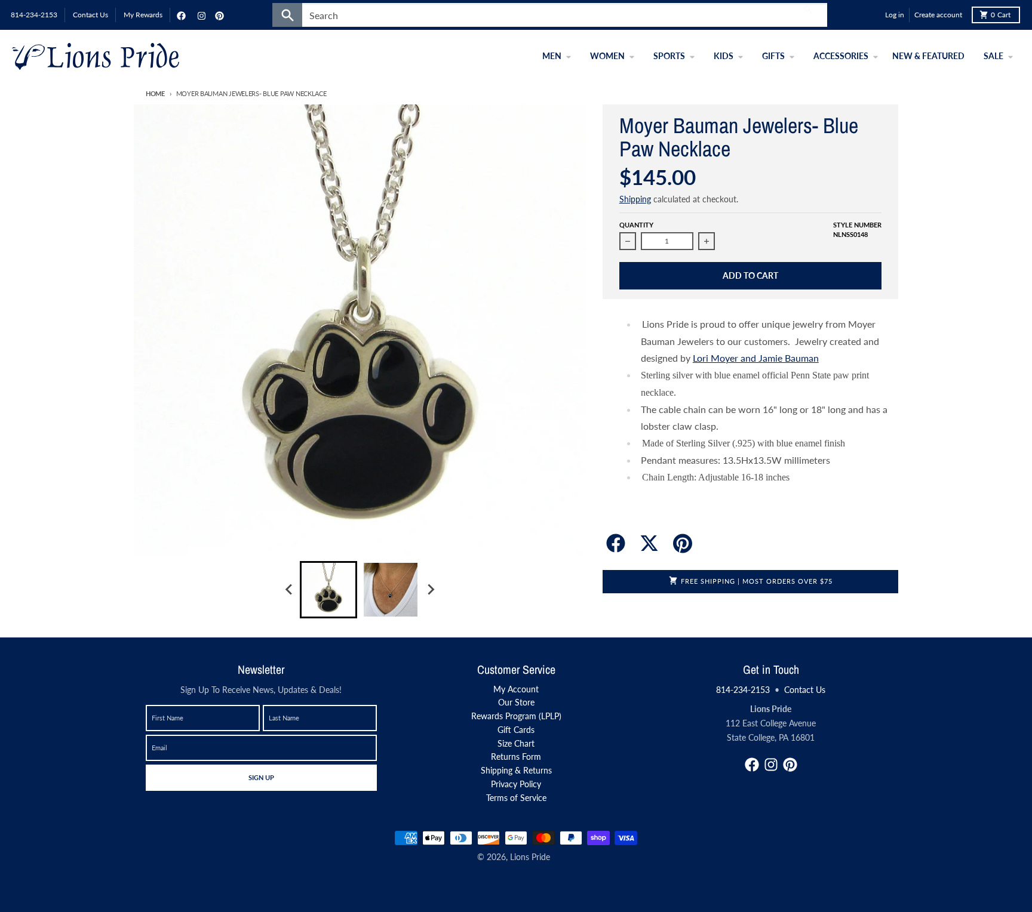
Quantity (636, 225)
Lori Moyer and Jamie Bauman (756, 357)
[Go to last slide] (289, 590)
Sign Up (261, 777)
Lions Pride (530, 857)
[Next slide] (430, 590)
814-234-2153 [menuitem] (34, 14)
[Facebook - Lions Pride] (180, 15)
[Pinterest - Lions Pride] (218, 15)
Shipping (635, 199)
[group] (328, 589)
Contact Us (804, 690)
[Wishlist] (873, 15)
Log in (894, 14)
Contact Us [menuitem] (90, 14)
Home (155, 93)
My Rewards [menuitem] (143, 14)
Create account (938, 14)
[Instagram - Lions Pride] (200, 15)
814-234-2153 (743, 690)
